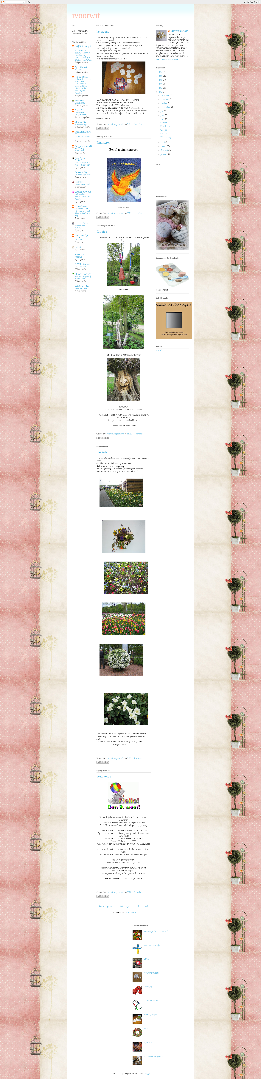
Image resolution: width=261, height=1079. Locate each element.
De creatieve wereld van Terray (83, 147)
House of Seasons (82, 223)
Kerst (146, 1028)
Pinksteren (103, 142)
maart (164, 146)
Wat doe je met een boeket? (156, 931)
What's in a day (82, 286)
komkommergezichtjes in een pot (83, 277)
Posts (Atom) (130, 912)
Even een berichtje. (152, 945)
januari (164, 154)
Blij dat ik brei (81, 67)
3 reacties (138, 892)
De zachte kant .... (82, 114)
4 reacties (138, 213)
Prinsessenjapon (81, 124)
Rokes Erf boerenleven (80, 111)
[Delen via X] (103, 128)
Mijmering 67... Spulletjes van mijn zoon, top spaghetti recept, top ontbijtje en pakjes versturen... (83, 55)
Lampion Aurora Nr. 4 (83, 137)
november (165, 99)
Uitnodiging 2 (80, 103)
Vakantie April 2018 (82, 184)
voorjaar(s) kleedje (151, 973)
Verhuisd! (78, 240)
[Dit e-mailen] (97, 128)
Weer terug (104, 776)
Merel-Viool (79, 254)
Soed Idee (79, 182)
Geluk (146, 959)
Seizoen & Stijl (81, 172)
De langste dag (81, 266)
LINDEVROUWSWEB (83, 133)
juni (163, 115)
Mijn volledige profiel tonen (167, 59)
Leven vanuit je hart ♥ (81, 236)
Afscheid (78, 257)
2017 (161, 72)
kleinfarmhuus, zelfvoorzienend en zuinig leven (83, 79)
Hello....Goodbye (80, 150)
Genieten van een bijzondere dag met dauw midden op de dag (82, 212)
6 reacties (137, 758)
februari (164, 150)
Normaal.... (79, 69)
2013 (161, 88)
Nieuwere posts (105, 906)
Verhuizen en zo (151, 1000)
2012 (161, 92)
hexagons (103, 31)
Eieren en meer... (81, 288)
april (163, 142)
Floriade (102, 452)
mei (163, 119)
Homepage (124, 906)
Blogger (147, 1073)
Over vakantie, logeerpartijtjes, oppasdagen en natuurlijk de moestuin (81, 88)
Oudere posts (143, 906)
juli (162, 111)
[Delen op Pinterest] (108, 128)
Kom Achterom (81, 206)
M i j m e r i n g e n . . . (83, 47)
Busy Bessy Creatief (80, 159)
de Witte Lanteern (83, 264)
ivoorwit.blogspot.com (116, 124)
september (166, 107)
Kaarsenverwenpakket (153, 1056)
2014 (161, 84)
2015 (161, 80)
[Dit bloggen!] (100, 128)
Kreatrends (79, 100)
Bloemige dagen (150, 1014)
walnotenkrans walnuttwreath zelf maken (82, 196)
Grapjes (102, 231)
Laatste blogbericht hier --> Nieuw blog (82, 163)
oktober (164, 103)
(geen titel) (148, 1042)
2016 (161, 76)
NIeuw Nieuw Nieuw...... (80, 226)
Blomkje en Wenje (83, 192)
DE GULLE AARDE (83, 274)
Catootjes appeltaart (83, 174)
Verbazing (148, 987)
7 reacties (138, 124)
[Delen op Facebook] (105, 128)
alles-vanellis (80, 122)
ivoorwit (86, 15)
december (165, 95)
